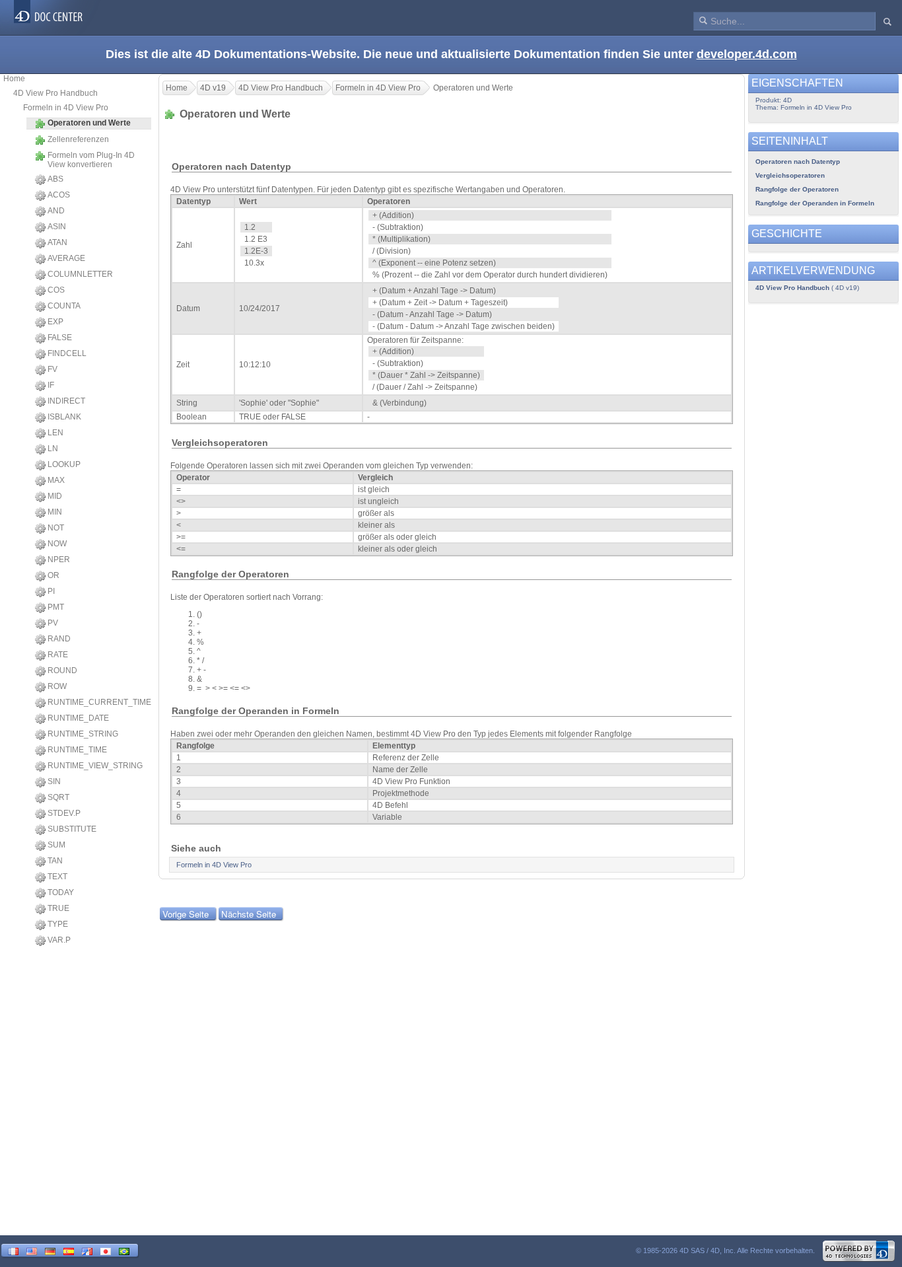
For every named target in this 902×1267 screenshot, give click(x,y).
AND (56, 210)
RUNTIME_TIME (77, 749)
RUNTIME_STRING (83, 734)
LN (53, 448)
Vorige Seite (185, 914)
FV (52, 369)
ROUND (62, 670)
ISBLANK (64, 416)
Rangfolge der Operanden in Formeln (814, 203)
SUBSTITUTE (72, 829)
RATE (58, 654)
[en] (31, 1250)
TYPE (58, 924)
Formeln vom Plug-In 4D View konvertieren (91, 160)
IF (51, 385)
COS (56, 290)
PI (51, 591)
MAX (56, 480)
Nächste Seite (248, 914)
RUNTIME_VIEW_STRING (95, 765)
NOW (57, 543)
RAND (59, 638)
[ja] (105, 1250)
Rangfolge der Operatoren (797, 189)
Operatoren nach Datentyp (797, 161)
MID (55, 496)
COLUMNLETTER (80, 274)
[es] (68, 1250)
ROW (57, 686)
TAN (55, 860)
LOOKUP (64, 464)
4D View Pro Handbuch (55, 93)
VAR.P (59, 940)
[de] (50, 1250)
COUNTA (64, 305)
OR (53, 575)
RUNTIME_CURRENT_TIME (99, 702)
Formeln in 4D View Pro (65, 107)
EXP (55, 321)
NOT (56, 527)
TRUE (58, 908)
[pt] (124, 1250)
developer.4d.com (747, 54)
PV (53, 623)
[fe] (87, 1250)
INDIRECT (66, 401)
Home (14, 78)
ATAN (57, 242)
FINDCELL (67, 353)
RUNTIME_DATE (78, 718)
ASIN (57, 226)
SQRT (58, 797)
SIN (54, 781)
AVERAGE (66, 258)
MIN (55, 512)
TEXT (57, 876)
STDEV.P (64, 813)
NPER (59, 559)
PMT (56, 607)
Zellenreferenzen (78, 139)
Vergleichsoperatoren (790, 175)
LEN (55, 432)
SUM (56, 845)
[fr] (13, 1250)
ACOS (59, 194)
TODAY (61, 892)
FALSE (60, 337)
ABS (55, 179)
